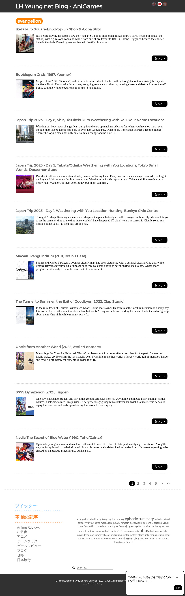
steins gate (143, 534)
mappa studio (157, 534)
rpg (109, 519)
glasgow (144, 538)
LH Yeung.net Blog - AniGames (59, 6)
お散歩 (22, 531)
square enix (133, 531)
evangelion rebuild (86, 519)
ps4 (125, 531)
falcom (122, 526)
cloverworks (136, 522)
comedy (98, 534)
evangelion (136, 526)
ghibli (151, 538)
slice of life (108, 534)
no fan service (162, 538)
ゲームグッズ (27, 541)
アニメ (22, 536)
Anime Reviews (28, 527)
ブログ (22, 550)
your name (94, 522)
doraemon (88, 534)
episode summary (139, 518)
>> (168, 483)
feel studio (110, 531)
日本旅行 (24, 560)
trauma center (121, 534)
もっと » (159, 58)
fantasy (133, 534)
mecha (104, 522)
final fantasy (118, 519)
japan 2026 (114, 522)
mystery (108, 526)
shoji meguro (155, 531)
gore (116, 526)
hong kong (101, 519)
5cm (86, 526)
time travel (119, 542)
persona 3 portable (152, 522)
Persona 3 (118, 538)
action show (106, 538)
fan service (131, 538)
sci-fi (119, 531)
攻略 (20, 555)
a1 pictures (87, 538)
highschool (163, 526)
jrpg (128, 526)
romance (100, 531)
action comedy (96, 526)
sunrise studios (150, 526)
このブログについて (92, 583)
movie (97, 538)
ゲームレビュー (29, 546)
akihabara (159, 519)
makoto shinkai (87, 531)
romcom (125, 522)
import (129, 542)
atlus (144, 530)
